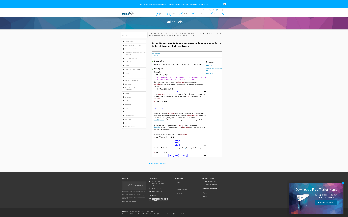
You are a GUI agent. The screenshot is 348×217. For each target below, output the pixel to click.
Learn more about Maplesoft (128, 201)
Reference (128, 104)
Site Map (183, 214)
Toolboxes (128, 119)
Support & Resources (182, 189)
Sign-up (205, 193)
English (131, 211)
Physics (127, 65)
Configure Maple (129, 115)
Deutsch (142, 211)
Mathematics (128, 62)
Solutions (179, 186)
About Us (125, 178)
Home (151, 33)
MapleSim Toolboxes (130, 126)
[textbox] (162, 75)
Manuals (127, 112)
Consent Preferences (168, 214)
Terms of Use (153, 214)
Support (156, 33)
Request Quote (221, 10)
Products (179, 182)
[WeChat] (166, 199)
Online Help (163, 33)
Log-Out (205, 196)
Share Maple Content (131, 58)
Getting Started (129, 41)
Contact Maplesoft (209, 10)
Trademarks (177, 214)
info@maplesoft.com (157, 191)
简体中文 (153, 211)
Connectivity (128, 84)
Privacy (160, 214)
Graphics (127, 76)
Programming (128, 73)
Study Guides (128, 100)
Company (179, 193)
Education (128, 97)
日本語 (148, 211)
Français (136, 211)
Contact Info (153, 178)
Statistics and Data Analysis (132, 69)
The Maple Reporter (210, 181)
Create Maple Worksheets (132, 49)
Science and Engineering (131, 80)
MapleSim (127, 123)
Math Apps (128, 93)
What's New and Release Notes (133, 45)
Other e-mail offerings (211, 184)
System (127, 108)
